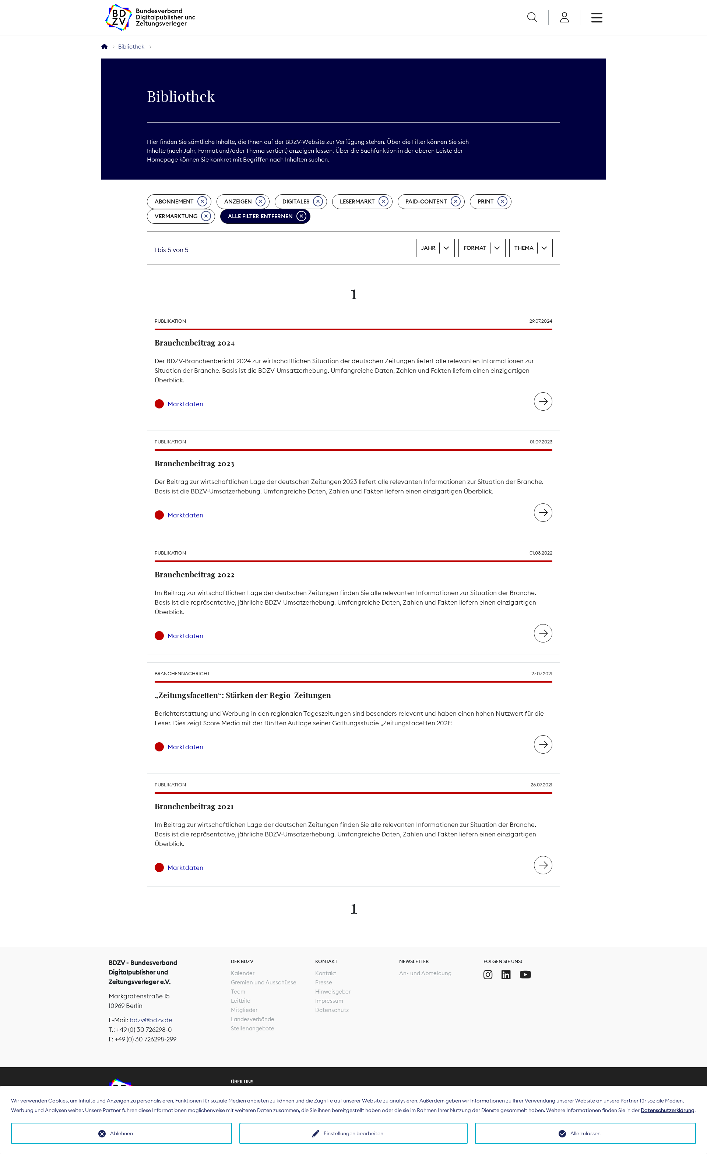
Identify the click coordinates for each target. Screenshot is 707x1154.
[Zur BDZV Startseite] (104, 47)
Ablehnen (121, 1133)
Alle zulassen (585, 1133)
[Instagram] (488, 974)
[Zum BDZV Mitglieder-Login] (564, 17)
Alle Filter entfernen (260, 216)
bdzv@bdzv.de (151, 1020)
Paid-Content (426, 201)
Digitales (295, 201)
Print (486, 201)
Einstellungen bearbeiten (353, 1133)
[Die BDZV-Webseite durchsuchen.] (532, 17)
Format (475, 247)
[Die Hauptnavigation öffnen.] (596, 17)
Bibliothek (131, 46)
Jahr (428, 247)
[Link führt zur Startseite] (150, 17)
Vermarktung (176, 216)
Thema (524, 247)
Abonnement (174, 201)
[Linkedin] (506, 974)
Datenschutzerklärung (667, 1110)
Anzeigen (238, 201)
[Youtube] (525, 974)
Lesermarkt (357, 201)
